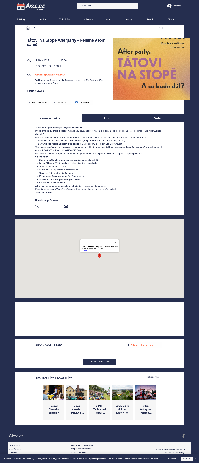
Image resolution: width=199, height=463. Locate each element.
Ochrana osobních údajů (174, 452)
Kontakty (13, 452)
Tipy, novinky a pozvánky (53, 377)
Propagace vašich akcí (81, 448)
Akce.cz (16, 436)
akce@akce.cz (15, 449)
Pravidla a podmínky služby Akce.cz (169, 449)
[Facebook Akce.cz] (183, 436)
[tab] (48, 118)
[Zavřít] (195, 459)
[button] (40, 50)
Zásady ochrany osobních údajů (144, 458)
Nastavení (172, 458)
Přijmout (186, 458)
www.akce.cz (14, 445)
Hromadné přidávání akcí (82, 445)
